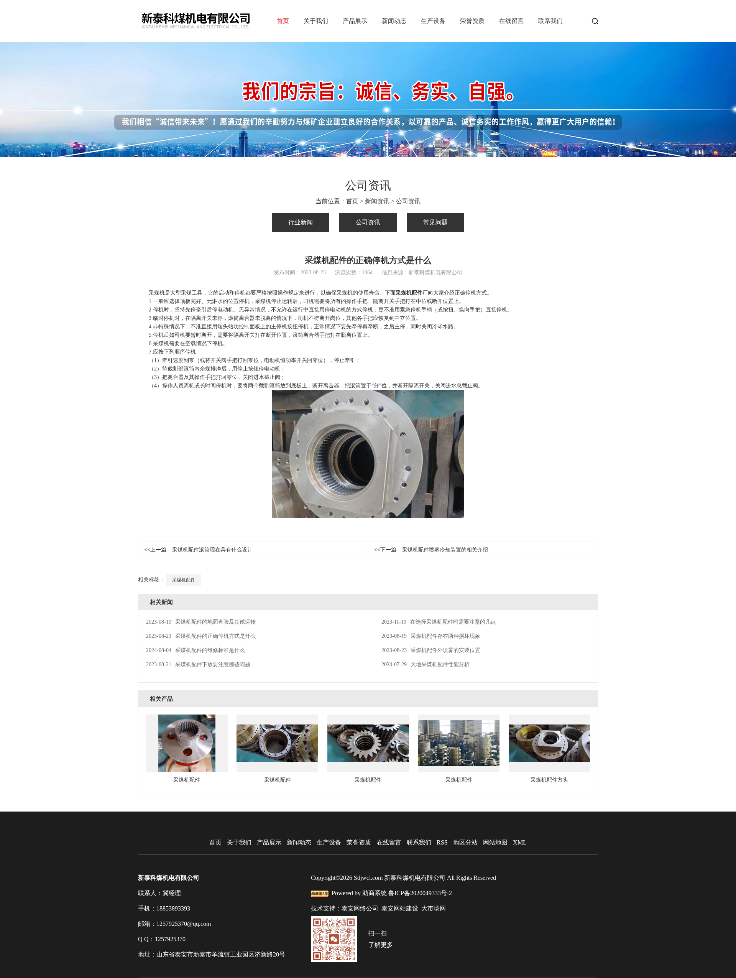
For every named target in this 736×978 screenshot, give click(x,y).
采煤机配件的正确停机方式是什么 (201, 636)
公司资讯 (408, 201)
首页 (283, 21)
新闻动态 (394, 21)
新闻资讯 (377, 201)
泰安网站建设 (399, 908)
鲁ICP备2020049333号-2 (420, 893)
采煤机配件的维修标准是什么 (195, 650)
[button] (368, 150)
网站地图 (495, 842)
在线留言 (511, 21)
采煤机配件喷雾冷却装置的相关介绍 (431, 550)
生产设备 (433, 21)
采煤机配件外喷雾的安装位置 (430, 650)
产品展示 (355, 21)
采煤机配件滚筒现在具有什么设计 (198, 550)
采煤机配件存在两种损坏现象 (430, 636)
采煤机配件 (183, 580)
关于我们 (316, 21)
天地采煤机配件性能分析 (425, 664)
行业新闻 (300, 222)
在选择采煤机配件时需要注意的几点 (438, 622)
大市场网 (433, 908)
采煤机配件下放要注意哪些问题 (198, 664)
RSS (442, 842)
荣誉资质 (472, 21)
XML (520, 842)
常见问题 (435, 222)
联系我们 (550, 21)
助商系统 (374, 893)
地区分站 (465, 842)
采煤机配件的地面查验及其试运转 (201, 622)
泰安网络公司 (360, 908)
